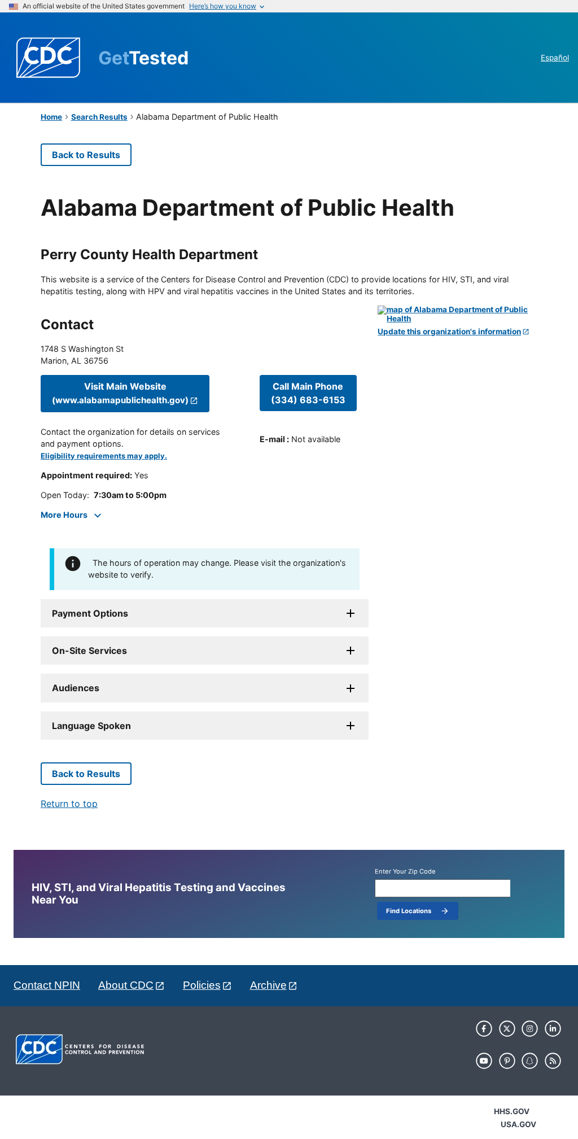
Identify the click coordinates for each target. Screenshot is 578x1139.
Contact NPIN (47, 985)
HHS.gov (511, 1111)
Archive (268, 985)
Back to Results (86, 154)
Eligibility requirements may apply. (104, 456)
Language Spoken (91, 725)
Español (555, 57)
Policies (202, 985)
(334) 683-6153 (308, 393)
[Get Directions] (457, 314)
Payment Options (90, 613)
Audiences (75, 687)
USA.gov (518, 1124)
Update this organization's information (449, 332)
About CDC (126, 985)
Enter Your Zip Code (405, 871)
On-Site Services (89, 650)
